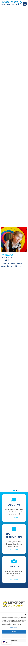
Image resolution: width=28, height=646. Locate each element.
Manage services (13, 627)
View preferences (14, 640)
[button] (25, 614)
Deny (14, 636)
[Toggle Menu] (25, 4)
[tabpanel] (14, 612)
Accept (14, 631)
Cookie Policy (13, 644)
